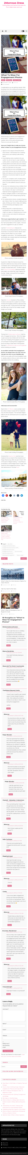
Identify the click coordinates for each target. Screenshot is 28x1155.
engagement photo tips (8, 549)
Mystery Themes (22, 1153)
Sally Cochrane (7, 839)
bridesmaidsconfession (10, 627)
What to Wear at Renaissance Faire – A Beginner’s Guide (11, 611)
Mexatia (9, 300)
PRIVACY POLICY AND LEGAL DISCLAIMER (14, 1147)
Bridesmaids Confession (14, 334)
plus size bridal (18, 551)
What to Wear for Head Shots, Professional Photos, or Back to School (18, 520)
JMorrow (15, 82)
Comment (6, 1009)
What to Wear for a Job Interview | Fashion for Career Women (13, 581)
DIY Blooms (11, 409)
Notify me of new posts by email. (6, 1045)
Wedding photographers (8, 555)
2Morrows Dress (14, 2)
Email (4, 1029)
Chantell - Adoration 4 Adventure (13, 800)
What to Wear (17, 80)
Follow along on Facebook (13, 1071)
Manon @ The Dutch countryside (13, 666)
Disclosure (5, 1145)
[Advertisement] (14, 20)
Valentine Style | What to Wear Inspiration (13, 1115)
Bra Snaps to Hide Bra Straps (10, 1098)
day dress (10, 544)
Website (5, 1035)
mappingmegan (8, 856)
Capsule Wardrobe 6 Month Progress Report (5, 558)
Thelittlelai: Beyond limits (11, 690)
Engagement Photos (7, 551)
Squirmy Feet (12, 456)
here (18, 467)
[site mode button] (22, 31)
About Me (5, 1143)
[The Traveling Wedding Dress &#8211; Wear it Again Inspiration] (6, 514)
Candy (5, 891)
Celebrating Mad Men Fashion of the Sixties (14, 1109)
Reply (8, 645)
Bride (3, 80)
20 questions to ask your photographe (16, 345)
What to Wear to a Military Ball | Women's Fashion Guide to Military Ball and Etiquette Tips (14, 1101)
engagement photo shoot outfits (10, 547)
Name (5, 1023)
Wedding (9, 80)
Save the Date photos (7, 553)
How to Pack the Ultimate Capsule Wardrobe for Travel (24, 558)
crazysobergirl (7, 987)
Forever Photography (9, 269)
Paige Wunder (7, 735)
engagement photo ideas (8, 545)
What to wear (20, 555)
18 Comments (5, 84)
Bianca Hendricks (8, 651)
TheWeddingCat (10, 228)
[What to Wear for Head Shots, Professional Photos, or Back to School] (18, 514)
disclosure (14, 1134)
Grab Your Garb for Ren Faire (8, 589)
